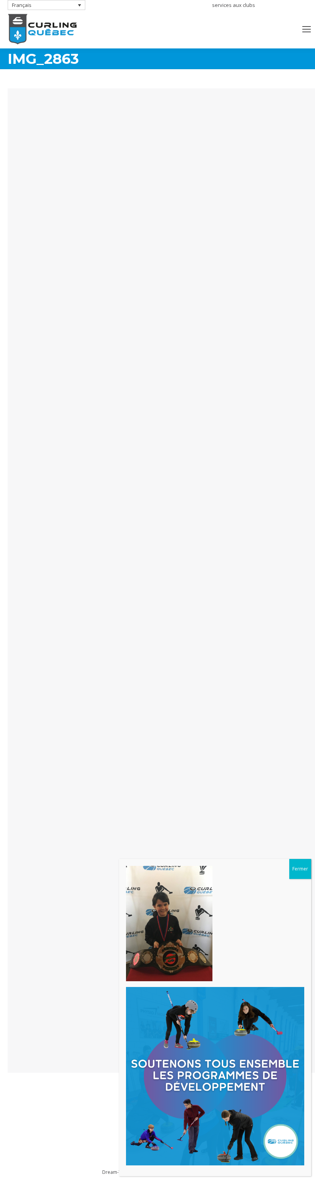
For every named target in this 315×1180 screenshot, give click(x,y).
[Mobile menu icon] (306, 29)
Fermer (300, 868)
